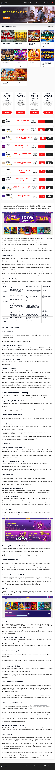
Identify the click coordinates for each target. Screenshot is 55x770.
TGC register (34, 362)
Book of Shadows (6, 43)
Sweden (4, 321)
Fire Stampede (18, 82)
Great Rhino (31, 62)
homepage (28, 591)
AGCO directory (31, 323)
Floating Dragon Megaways (5, 83)
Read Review (49, 121)
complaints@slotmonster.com (40, 705)
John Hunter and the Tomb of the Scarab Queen (46, 63)
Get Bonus (7, 112)
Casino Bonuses (28, 765)
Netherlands (5, 318)
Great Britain (5, 314)
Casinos (34, 765)
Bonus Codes (46, 2)
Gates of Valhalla (45, 43)
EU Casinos (37, 2)
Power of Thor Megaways (32, 44)
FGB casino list (24, 323)
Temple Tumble (18, 43)
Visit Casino (41, 121)
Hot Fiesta (17, 62)
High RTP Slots (27, 2)
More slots (50, 26)
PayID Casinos (51, 765)
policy (14, 426)
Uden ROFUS (44, 765)
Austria (4, 296)
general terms (7, 347)
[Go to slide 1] (27, 22)
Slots (39, 765)
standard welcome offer (17, 512)
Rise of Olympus (5, 62)
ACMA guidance (40, 323)
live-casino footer (17, 353)
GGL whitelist (18, 323)
